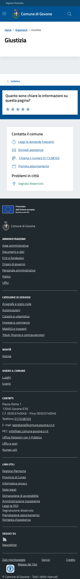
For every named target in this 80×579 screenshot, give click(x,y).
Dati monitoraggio (13, 559)
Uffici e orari (9, 443)
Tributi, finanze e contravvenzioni (23, 335)
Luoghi (6, 377)
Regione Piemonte (14, 3)
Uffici (5, 282)
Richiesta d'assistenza (16, 519)
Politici (6, 276)
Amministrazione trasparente (21, 501)
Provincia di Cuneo (14, 477)
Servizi (46, 559)
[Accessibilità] (10, 569)
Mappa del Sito (27, 564)
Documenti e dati (13, 251)
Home (8, 30)
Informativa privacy (14, 483)
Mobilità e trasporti (14, 328)
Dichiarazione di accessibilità (20, 495)
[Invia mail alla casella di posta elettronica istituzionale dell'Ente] (33, 425)
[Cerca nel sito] (68, 14)
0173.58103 (23, 418)
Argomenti (21, 30)
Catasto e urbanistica (16, 316)
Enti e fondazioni (13, 258)
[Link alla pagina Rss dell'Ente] (4, 539)
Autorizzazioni (11, 310)
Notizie (6, 356)
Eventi (6, 383)
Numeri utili (9, 449)
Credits (70, 559)
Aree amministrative (15, 245)
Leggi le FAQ (10, 505)
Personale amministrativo (18, 270)
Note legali (9, 489)
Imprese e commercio (16, 322)
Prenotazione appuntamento (20, 515)
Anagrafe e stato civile (16, 304)
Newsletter (9, 544)
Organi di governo (13, 264)
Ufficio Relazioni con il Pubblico (22, 437)
